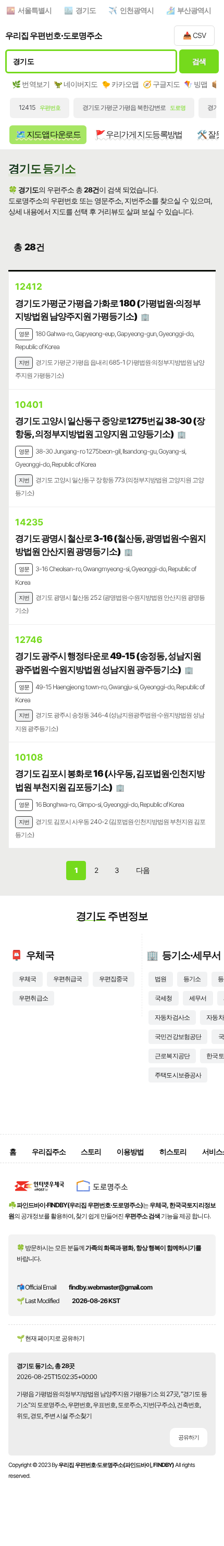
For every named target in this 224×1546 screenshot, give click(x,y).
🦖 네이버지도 (75, 84)
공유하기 (188, 1437)
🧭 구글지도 (161, 84)
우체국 (27, 979)
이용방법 (130, 1152)
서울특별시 (35, 10)
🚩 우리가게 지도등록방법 (138, 134)
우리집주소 (49, 1152)
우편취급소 (33, 998)
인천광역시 (137, 10)
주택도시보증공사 (178, 1075)
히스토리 (172, 1152)
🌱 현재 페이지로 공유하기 (50, 1338)
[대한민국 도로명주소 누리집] (102, 1194)
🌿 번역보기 (30, 84)
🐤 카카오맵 (120, 84)
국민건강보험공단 (178, 1036)
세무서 (197, 998)
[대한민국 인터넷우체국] (39, 1194)
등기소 (192, 979)
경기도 (86, 10)
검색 (199, 61)
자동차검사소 (172, 1017)
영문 (24, 334)
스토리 (91, 1152)
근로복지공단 (172, 1056)
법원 (160, 979)
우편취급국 (67, 979)
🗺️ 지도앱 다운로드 (48, 134)
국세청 (163, 998)
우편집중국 (113, 979)
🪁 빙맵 (195, 84)
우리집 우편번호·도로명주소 (53, 35)
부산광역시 (194, 10)
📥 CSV (194, 35)
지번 (24, 362)
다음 (143, 870)
